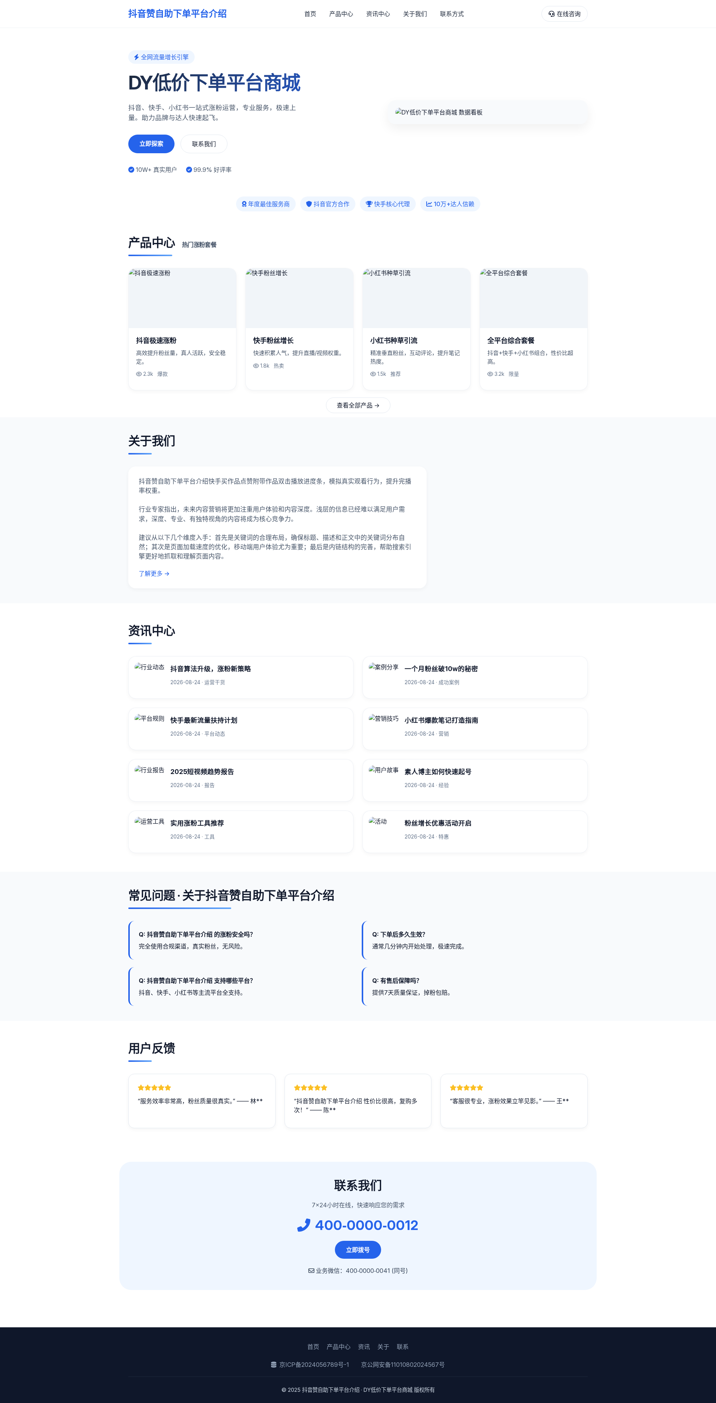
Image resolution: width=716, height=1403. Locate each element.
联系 (403, 1346)
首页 (310, 14)
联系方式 (452, 14)
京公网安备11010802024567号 (403, 1364)
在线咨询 (569, 14)
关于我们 (415, 14)
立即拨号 (358, 1249)
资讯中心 (378, 14)
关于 (383, 1346)
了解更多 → (154, 573)
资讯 (364, 1346)
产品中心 (341, 14)
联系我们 (204, 144)
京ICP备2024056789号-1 (314, 1364)
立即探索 (151, 143)
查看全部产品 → (358, 405)
